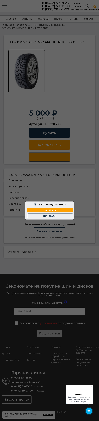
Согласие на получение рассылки (84, 362)
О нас (12, 18)
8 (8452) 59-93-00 (56, 6)
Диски (44, 18)
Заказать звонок (49, 231)
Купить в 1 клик (49, 145)
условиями (48, 323)
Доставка (32, 347)
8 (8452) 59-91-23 (55, 3)
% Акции (72, 18)
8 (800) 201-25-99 (55, 9)
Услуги (88, 18)
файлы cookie (28, 413)
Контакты (57, 347)
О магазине (34, 353)
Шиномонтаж (11, 360)
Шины (28, 18)
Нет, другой (50, 216)
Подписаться (49, 333)
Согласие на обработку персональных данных (60, 358)
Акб (59, 18)
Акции (30, 360)
